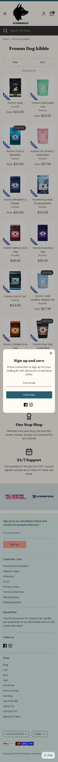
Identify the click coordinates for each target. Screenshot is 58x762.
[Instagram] (31, 405)
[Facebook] (26, 405)
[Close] (50, 353)
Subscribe (29, 395)
